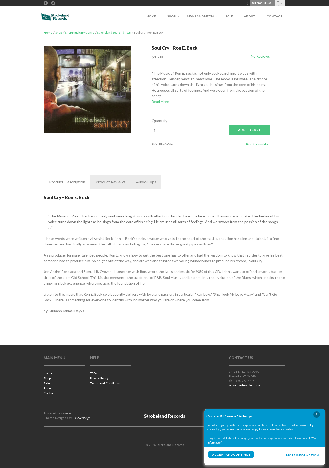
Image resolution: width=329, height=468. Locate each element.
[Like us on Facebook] (46, 3)
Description (67, 181)
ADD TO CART (249, 130)
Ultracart (67, 413)
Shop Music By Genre (79, 32)
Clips (146, 181)
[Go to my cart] (280, 3)
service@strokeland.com (245, 385)
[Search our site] (246, 3)
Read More (160, 101)
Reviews (110, 181)
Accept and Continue (231, 454)
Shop (58, 32)
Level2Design (82, 418)
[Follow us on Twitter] (53, 3)
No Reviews (260, 56)
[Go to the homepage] (55, 16)
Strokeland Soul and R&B (114, 32)
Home (48, 32)
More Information (302, 455)
